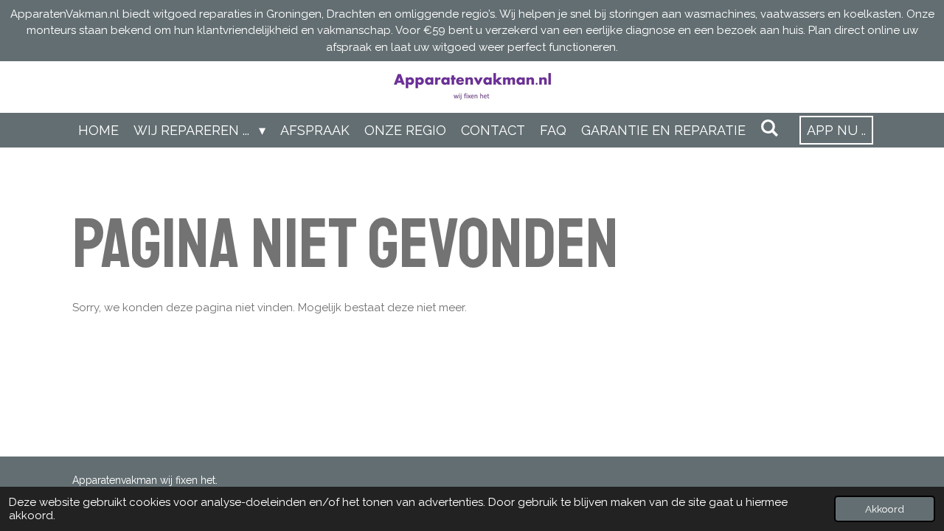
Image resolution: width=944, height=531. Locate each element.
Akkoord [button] (884, 509)
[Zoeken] (769, 128)
